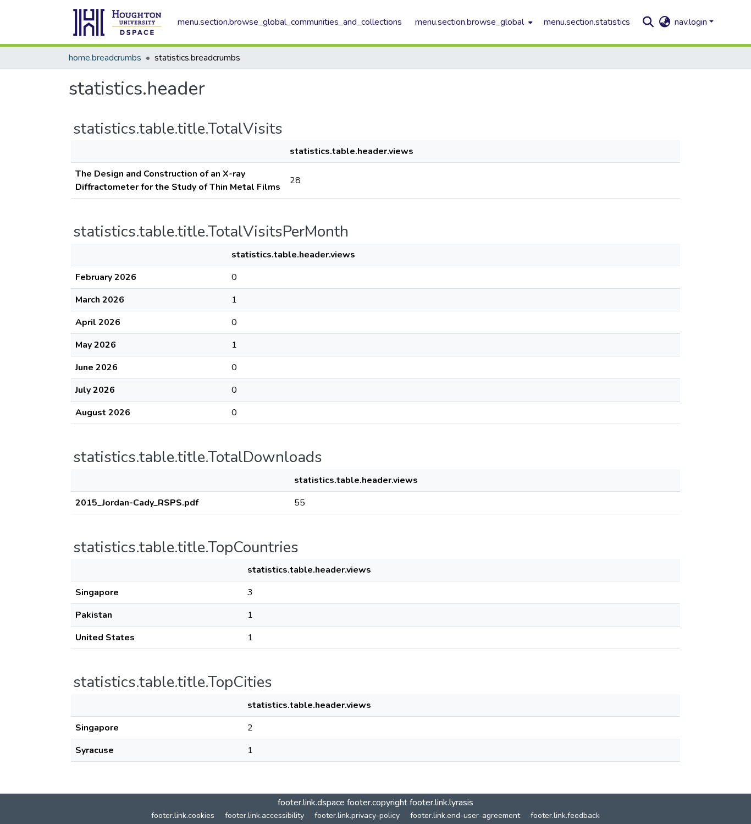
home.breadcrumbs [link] (105, 58)
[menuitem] (473, 22)
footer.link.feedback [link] (565, 815)
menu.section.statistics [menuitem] (587, 22)
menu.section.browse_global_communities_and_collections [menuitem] (290, 22)
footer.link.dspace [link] (311, 802)
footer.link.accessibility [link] (264, 815)
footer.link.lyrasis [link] (441, 802)
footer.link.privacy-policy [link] (357, 815)
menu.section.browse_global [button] (469, 22)
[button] (118, 22)
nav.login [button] (692, 22)
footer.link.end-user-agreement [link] (465, 815)
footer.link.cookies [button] (182, 815)
